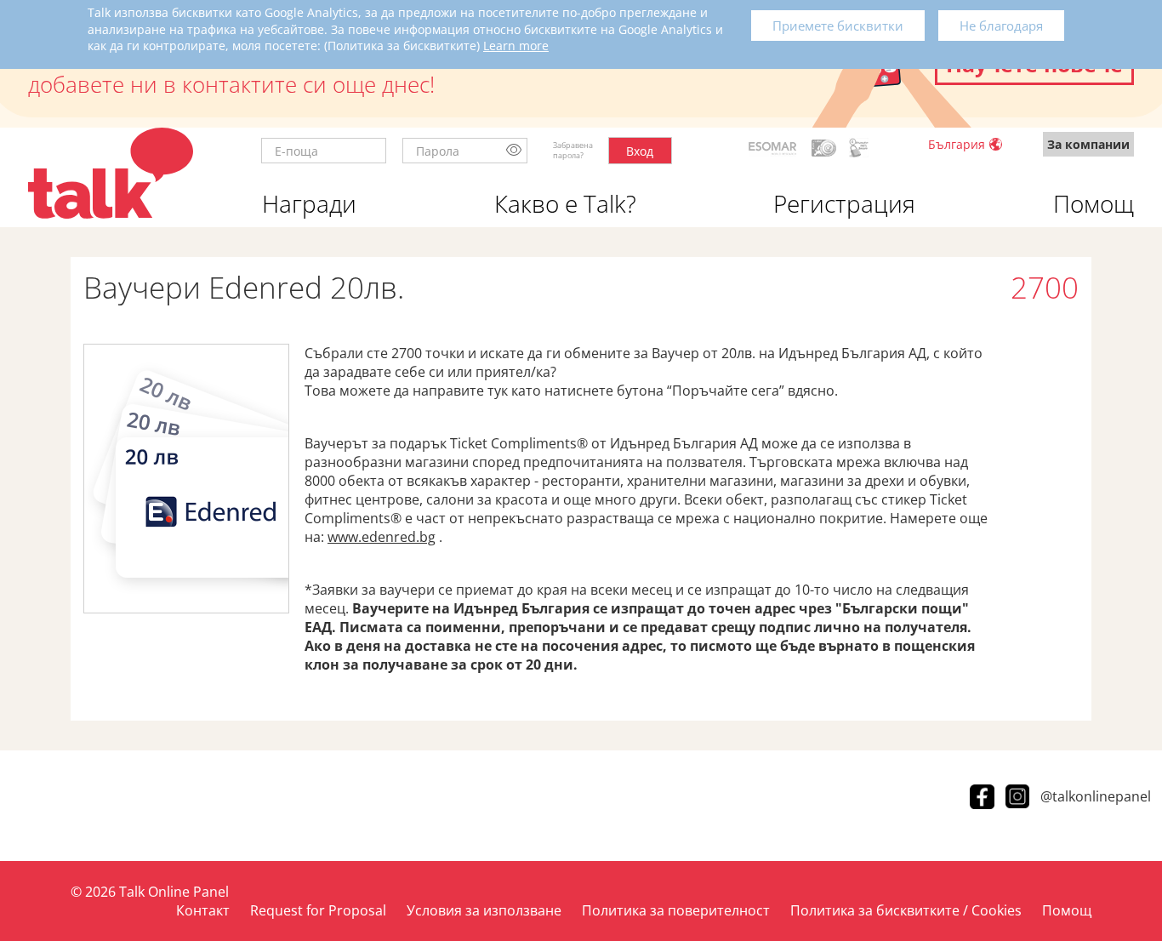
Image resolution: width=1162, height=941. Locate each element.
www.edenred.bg (382, 537)
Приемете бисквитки (837, 25)
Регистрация (844, 203)
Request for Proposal (318, 910)
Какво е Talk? (565, 203)
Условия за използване (484, 910)
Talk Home (110, 173)
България (956, 144)
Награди (309, 203)
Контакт (203, 910)
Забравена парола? (573, 150)
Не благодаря (1001, 25)
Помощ (1093, 203)
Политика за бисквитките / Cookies (906, 910)
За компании (1088, 144)
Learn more (516, 45)
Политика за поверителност (676, 910)
